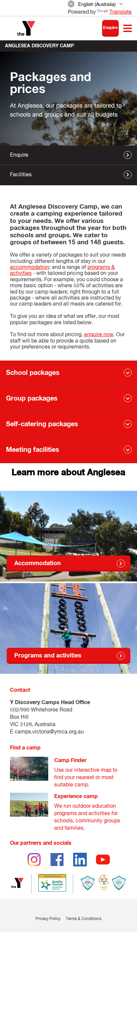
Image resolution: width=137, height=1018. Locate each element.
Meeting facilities (32, 450)
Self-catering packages (42, 424)
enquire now (98, 335)
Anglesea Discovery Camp (39, 46)
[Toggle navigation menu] (127, 28)
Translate (120, 12)
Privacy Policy (48, 919)
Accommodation (37, 563)
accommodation (29, 267)
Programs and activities (47, 656)
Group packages (32, 398)
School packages (33, 373)
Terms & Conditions (83, 919)
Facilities (21, 175)
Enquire (110, 28)
